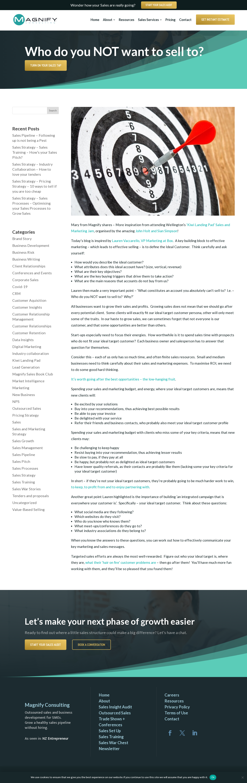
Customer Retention (29, 333)
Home (104, 695)
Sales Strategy (23, 475)
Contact (172, 718)
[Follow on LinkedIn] (194, 733)
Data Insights (23, 340)
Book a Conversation (91, 645)
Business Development (30, 245)
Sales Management (27, 447)
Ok (213, 777)
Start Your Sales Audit (45, 645)
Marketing (20, 388)
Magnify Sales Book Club (32, 374)
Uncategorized (24, 502)
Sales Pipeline (23, 454)
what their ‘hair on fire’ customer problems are (120, 562)
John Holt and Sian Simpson (156, 231)
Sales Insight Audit (115, 706)
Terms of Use (176, 712)
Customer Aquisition (29, 300)
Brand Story (22, 238)
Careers (172, 695)
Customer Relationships (31, 326)
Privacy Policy (177, 706)
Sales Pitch (21, 461)
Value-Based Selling (28, 509)
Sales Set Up (110, 730)
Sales (16, 422)
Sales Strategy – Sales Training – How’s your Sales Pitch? (34, 152)
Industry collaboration (30, 353)
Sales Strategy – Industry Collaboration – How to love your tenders (32, 169)
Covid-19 (20, 286)
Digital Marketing (26, 346)
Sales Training (23, 482)
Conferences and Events (32, 273)
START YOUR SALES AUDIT (159, 5)
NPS (16, 401)
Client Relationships (28, 266)
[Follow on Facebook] (170, 733)
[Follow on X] (182, 733)
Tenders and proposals (30, 496)
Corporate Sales (25, 280)
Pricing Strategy (25, 415)
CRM (16, 293)
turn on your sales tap (45, 65)
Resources (174, 700)
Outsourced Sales (26, 408)
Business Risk (23, 252)
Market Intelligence (28, 381)
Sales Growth (23, 441)
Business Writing (26, 259)
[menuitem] (97, 19)
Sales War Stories (26, 489)
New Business (23, 394)
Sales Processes (25, 468)
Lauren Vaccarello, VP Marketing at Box (142, 241)
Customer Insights (27, 307)
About (104, 700)
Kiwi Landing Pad (26, 360)
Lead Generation (26, 367)
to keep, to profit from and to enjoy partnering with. (110, 487)
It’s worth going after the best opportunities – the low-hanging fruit (123, 379)
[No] (242, 777)
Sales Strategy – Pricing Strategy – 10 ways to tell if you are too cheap (34, 186)
